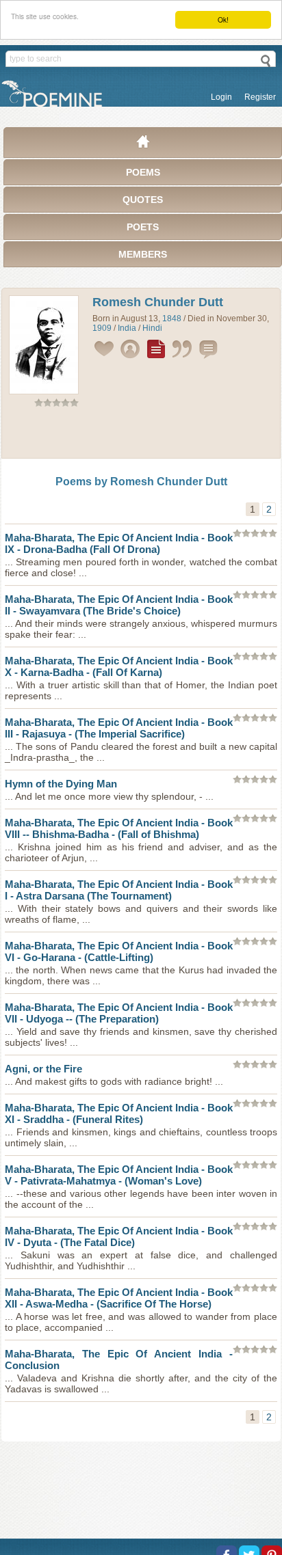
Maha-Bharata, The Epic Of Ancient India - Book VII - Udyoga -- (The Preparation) (119, 1013)
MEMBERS (142, 254)
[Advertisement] (141, 435)
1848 (171, 318)
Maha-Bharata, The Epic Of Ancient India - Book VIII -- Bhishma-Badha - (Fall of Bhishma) (119, 828)
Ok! (223, 19)
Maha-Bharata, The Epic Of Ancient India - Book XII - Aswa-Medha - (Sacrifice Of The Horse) (119, 1298)
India (127, 328)
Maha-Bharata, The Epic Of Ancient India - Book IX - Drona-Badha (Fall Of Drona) (119, 543)
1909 (102, 328)
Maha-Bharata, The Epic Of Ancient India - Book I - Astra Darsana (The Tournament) (119, 890)
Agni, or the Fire (43, 1068)
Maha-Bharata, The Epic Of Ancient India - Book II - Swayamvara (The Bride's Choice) (119, 605)
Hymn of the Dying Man (61, 783)
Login (221, 97)
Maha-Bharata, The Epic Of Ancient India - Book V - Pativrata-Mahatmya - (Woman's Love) (119, 1175)
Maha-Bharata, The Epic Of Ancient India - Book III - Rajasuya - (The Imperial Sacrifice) (119, 728)
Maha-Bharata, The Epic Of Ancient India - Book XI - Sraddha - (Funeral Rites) (119, 1113)
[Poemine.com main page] (143, 144)
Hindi (152, 328)
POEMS (143, 172)
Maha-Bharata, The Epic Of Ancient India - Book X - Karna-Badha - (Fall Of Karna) (119, 666)
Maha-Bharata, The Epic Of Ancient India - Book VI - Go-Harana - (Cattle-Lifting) (119, 951)
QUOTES (143, 199)
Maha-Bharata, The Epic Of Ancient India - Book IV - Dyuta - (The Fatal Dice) (119, 1236)
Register (260, 97)
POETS (143, 226)
